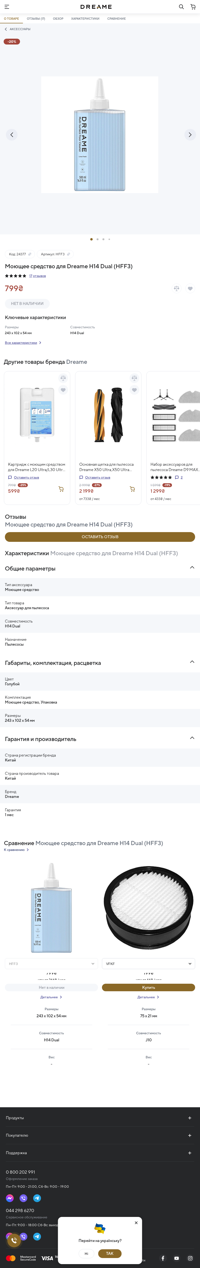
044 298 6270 (20, 1210)
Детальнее (49, 997)
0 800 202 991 (20, 1172)
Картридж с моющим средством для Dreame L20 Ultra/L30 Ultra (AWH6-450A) (36, 467)
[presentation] (12, 135)
